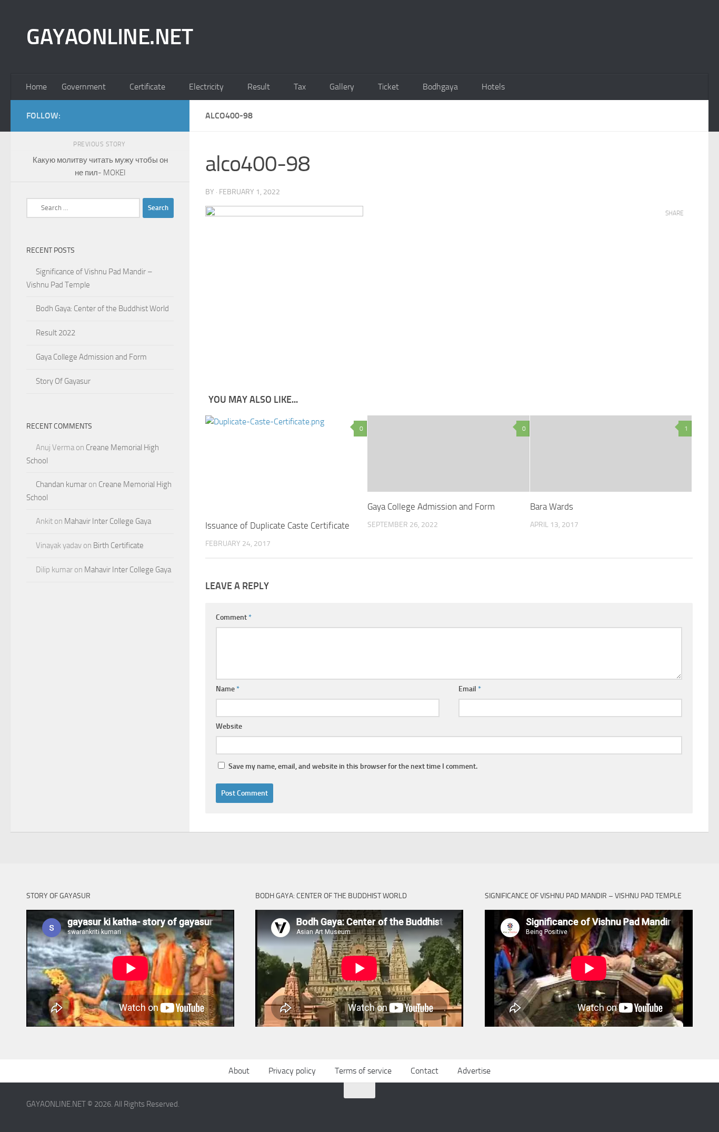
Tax (300, 87)
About (238, 1071)
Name (227, 688)
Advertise (474, 1071)
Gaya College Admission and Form (431, 506)
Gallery (341, 87)
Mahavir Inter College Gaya (107, 521)
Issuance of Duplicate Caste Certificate (277, 525)
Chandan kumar (61, 484)
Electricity (206, 87)
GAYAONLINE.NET (109, 37)
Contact (424, 1071)
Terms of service (363, 1071)
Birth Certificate (118, 545)
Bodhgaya (440, 87)
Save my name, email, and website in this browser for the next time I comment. (352, 766)
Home (36, 87)
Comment (234, 617)
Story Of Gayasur (63, 381)
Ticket (388, 87)
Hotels (493, 87)
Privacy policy (292, 1071)
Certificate (147, 87)
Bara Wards (551, 506)
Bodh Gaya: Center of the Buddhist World (102, 308)
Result (258, 87)
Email (469, 688)
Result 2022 (55, 332)
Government (84, 87)
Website (229, 726)
